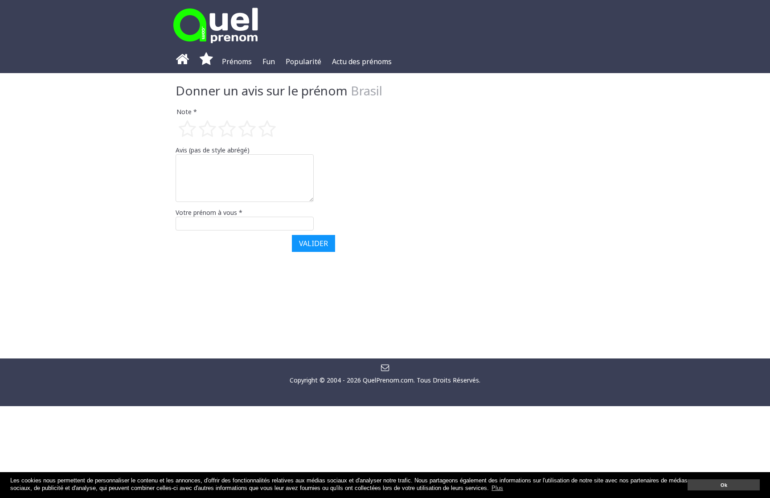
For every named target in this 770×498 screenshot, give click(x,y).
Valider (313, 243)
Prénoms (237, 61)
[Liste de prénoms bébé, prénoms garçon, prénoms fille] (215, 45)
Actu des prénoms (362, 61)
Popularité (303, 61)
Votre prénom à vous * (209, 212)
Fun (268, 61)
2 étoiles (206, 128)
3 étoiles (226, 128)
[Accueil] (182, 61)
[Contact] (385, 367)
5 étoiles (266, 128)
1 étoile (186, 128)
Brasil (366, 90)
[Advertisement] (527, 216)
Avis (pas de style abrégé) (213, 150)
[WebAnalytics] (385, 393)
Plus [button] (497, 488)
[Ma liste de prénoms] (206, 61)
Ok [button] (724, 485)
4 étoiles (246, 128)
